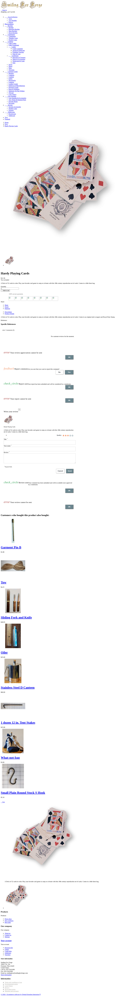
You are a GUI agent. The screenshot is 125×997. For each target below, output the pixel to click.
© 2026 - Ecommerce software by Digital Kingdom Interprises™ (21, 994)
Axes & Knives (11, 17)
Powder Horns (13, 101)
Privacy (7, 987)
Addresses (8, 953)
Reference (4, 320)
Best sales (8, 922)
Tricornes (11, 70)
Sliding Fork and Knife (16, 617)
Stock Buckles (13, 33)
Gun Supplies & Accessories (17, 98)
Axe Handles (13, 20)
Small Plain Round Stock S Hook (23, 792)
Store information (6, 975)
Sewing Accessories (15, 107)
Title (6, 439)
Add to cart (5, 290)
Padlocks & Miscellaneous (17, 86)
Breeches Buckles (14, 29)
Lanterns (11, 82)
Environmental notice (11, 984)
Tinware (11, 93)
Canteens (11, 75)
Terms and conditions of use (13, 982)
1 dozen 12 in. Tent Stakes (18, 722)
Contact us (8, 935)
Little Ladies (12, 43)
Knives (11, 22)
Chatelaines (10, 34)
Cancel (60, 471)
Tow (3, 582)
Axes (10, 19)
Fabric (10, 78)
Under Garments (17, 49)
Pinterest (7, 308)
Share (6, 305)
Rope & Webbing (14, 89)
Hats (13, 63)
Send (70, 471)
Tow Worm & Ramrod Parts (17, 100)
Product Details (9, 314)
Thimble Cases (13, 38)
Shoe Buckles (13, 31)
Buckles (9, 26)
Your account (6, 941)
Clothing (9, 41)
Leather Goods (13, 84)
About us (7, 933)
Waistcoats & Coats (18, 61)
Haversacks (12, 80)
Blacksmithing (9, 24)
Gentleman (13, 56)
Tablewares (10, 112)
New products (9, 921)
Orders (7, 949)
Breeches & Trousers (18, 57)
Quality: (59, 435)
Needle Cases (13, 40)
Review (7, 452)
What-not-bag (10, 757)
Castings (11, 77)
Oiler (4, 652)
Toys (6, 117)
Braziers (11, 73)
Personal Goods (13, 87)
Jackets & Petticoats (18, 50)
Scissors (11, 110)
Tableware (12, 115)
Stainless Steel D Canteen (18, 687)
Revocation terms (10, 989)
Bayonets (11, 103)
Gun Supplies (10, 96)
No (59, 372)
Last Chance (12, 94)
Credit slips (8, 951)
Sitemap (7, 937)
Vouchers (7, 955)
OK (69, 357)
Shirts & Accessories (18, 59)
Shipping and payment (12, 991)
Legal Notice (9, 986)
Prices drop (8, 919)
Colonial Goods (11, 71)
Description (8, 312)
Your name (8, 446)
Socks (10, 64)
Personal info (9, 948)
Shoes (10, 66)
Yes (69, 372)
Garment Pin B (11, 547)
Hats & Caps (16, 54)
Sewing (8, 105)
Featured (7, 119)
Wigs (10, 68)
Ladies (12, 47)
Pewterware (12, 114)
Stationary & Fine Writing (17, 91)
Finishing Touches (18, 52)
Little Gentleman (14, 45)
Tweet (6, 307)
